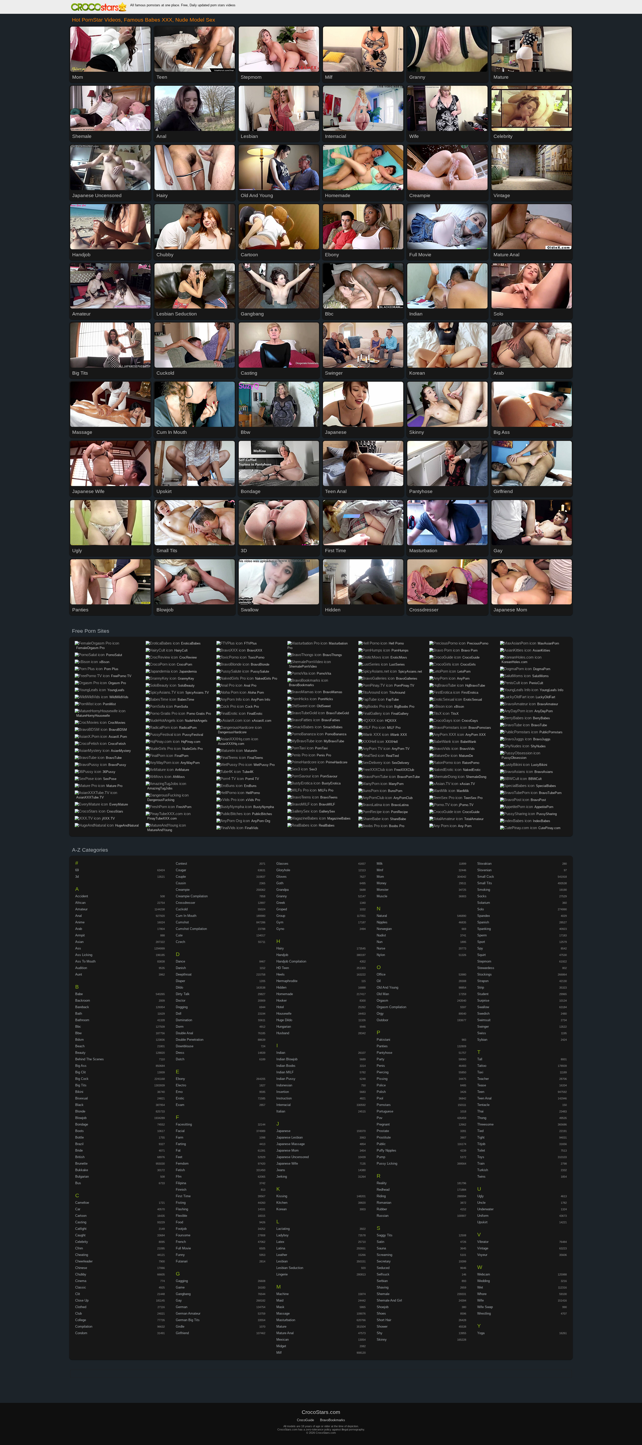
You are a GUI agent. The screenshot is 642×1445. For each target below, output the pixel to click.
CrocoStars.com (99, 7)
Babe (79, 994)
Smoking (483, 890)
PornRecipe (399, 812)
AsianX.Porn (118, 737)
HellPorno (253, 793)
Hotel (280, 1007)
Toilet (481, 1150)
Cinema (80, 1281)
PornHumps (400, 650)
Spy (480, 948)
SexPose (109, 779)
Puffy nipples (386, 1150)
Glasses (282, 863)
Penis (381, 1066)
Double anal (184, 1033)
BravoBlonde (260, 664)
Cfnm (79, 1248)
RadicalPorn (188, 728)
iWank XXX (398, 735)
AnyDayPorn (543, 711)
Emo (179, 1092)
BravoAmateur (547, 704)
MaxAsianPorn (548, 643)
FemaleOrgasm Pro (90, 648)
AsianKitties (541, 650)
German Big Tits (188, 1320)
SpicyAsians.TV (197, 692)
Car (77, 1209)
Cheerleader (84, 1261)
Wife (480, 1300)
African (80, 903)
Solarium (483, 903)
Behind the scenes (89, 1059)
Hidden (281, 987)
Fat (178, 1150)
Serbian (382, 1281)
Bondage (81, 1124)
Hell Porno (396, 643)
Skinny (382, 1339)
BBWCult (535, 779)
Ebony (180, 1079)
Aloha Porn (256, 692)
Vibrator (483, 1242)
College (80, 1320)
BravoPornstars (479, 728)
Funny (180, 1255)
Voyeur (482, 1255)
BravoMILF (327, 804)
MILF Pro (393, 728)
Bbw (78, 1033)
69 (77, 870)
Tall (479, 1059)
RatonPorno (470, 763)
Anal (78, 916)
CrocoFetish (117, 744)
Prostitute (384, 1137)
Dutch (180, 1059)
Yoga (481, 1333)
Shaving (382, 1287)
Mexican (282, 1339)
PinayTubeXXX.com (162, 818)
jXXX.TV (108, 818)
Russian (382, 1216)
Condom (81, 1333)
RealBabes (327, 825)
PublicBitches (262, 814)
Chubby (80, 1274)
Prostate (383, 1131)
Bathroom (82, 1020)
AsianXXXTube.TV (90, 797)
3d (77, 876)
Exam (180, 1105)
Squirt (481, 955)
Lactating (283, 1229)
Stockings (484, 974)
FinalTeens (255, 758)
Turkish (482, 1170)
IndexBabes (541, 821)
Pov (379, 1118)
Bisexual (81, 1098)
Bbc (78, 1026)
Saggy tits (384, 1235)
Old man (383, 994)
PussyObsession (514, 758)
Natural (382, 916)
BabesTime (186, 699)
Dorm (180, 1026)
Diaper (180, 981)
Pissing (382, 1079)
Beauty (80, 1053)
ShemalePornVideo (303, 666)
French (181, 1242)
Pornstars (384, 1105)
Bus (78, 1183)
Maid (279, 1300)
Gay (179, 1300)
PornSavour (328, 776)
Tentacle (483, 1105)
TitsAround (397, 692)
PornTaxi (321, 748)
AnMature (182, 770)
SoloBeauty (186, 685)
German (181, 1307)
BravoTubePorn (550, 793)
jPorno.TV (466, 805)
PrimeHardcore (336, 762)
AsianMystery (121, 751)
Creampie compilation (192, 896)
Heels (280, 974)
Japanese (283, 1131)
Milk (380, 863)
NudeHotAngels (196, 720)
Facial (180, 1131)
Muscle (382, 896)
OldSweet (324, 706)
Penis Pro (324, 755)
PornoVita (324, 673)
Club (78, 1313)
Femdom (182, 1163)
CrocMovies (116, 723)
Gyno (280, 929)
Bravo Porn (469, 650)
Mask (280, 1307)
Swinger (483, 1026)
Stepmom (484, 961)
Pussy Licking (387, 1163)
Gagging (182, 1281)
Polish (381, 1092)
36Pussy (109, 772)
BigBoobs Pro (404, 706)
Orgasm (382, 1000)
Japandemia (188, 671)
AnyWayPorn (190, 763)
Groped (281, 909)
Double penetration (189, 1039)
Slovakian (484, 863)
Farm (179, 1137)
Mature (281, 1326)
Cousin (181, 883)
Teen (480, 1092)
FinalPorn (181, 756)
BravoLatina (400, 805)
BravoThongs (332, 655)
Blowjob (81, 1118)
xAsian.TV (467, 784)
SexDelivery (400, 763)
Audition (81, 968)
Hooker (281, 1000)
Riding (381, 1196)
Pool (380, 1098)
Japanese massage (290, 1144)
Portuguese (385, 1111)
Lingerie (282, 1274)
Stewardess (485, 968)
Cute (179, 935)
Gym (279, 922)
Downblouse (184, 1046)
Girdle (180, 1326)
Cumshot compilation (191, 929)
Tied (480, 1131)
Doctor (180, 1000)
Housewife (283, 1013)
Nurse (381, 948)
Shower (382, 1326)
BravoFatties (331, 720)
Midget (281, 1346)
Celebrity (81, 1242)
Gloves (281, 876)
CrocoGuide (470, 657)
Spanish (483, 922)
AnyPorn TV (401, 749)
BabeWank (468, 742)
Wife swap (485, 1307)
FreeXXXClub (404, 770)
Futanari (182, 1261)
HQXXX (390, 720)
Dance (180, 961)
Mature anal (285, 1333)
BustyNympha (263, 807)
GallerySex (327, 811)
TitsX (455, 713)
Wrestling (484, 1313)
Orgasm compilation (391, 1007)
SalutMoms (540, 676)
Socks (482, 896)
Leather (281, 1255)
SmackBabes (333, 727)
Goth (279, 883)
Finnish (181, 1189)
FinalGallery (400, 713)
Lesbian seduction (289, 1268)
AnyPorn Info (260, 699)
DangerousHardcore (232, 732)
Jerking (281, 1176)
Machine (282, 1294)
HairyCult (181, 650)
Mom (380, 876)
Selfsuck (383, 1274)
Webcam (483, 1274)
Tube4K (248, 772)
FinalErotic (255, 713)
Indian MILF (285, 1072)
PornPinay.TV (404, 685)
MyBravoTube (334, 741)
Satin (380, 1242)
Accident (81, 896)
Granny (281, 896)
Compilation (83, 1326)
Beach (80, 1046)
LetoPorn (463, 671)
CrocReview (188, 657)
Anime (80, 922)
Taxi (480, 1072)
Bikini (79, 1092)
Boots (79, 1131)
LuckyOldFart (545, 697)
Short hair (384, 1320)
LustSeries (397, 664)
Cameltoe (82, 1203)
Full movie (183, 1248)
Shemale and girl (389, 1300)
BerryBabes (541, 718)
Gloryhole (283, 870)
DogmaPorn (541, 669)
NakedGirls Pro (266, 678)
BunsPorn (395, 791)
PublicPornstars (551, 732)
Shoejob (382, 1307)
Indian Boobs (285, 1066)
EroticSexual (472, 699)
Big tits (81, 1085)
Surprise (483, 1000)
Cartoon (81, 1216)
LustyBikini (539, 765)
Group (280, 916)
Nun (379, 942)
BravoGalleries (406, 678)
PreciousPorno (477, 643)
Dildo (179, 987)
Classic (80, 1287)
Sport (481, 942)
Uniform (483, 1216)
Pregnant (383, 1124)
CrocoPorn (184, 664)
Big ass (81, 1066)
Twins (481, 1176)
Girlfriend (182, 1333)
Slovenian (484, 870)
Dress (180, 1053)
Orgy (380, 1013)
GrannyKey (186, 678)
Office (381, 974)
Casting (80, 1222)
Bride (79, 1150)
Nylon (381, 955)
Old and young (387, 987)
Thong (481, 1118)
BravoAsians (543, 772)
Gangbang (183, 1294)
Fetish (180, 1170)
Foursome (183, 1235)
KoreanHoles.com (514, 662)
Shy (379, 1333)
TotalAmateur (474, 819)
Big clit (80, 1072)
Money (381, 883)
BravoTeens (329, 797)
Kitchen (281, 1203)
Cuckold (182, 909)
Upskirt (482, 1222)
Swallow (483, 1007)
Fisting (181, 1203)
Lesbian (282, 1261)
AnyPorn (463, 678)
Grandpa (282, 890)
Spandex (483, 916)
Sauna (381, 1248)
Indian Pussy (285, 1079)
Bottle (79, 1137)
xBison (104, 662)
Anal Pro (250, 685)
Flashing (182, 1209)
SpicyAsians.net (410, 671)
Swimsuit (484, 1020)
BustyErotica (331, 783)
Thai (480, 1111)
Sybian (482, 1039)
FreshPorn (183, 807)
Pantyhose (384, 1053)
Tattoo (481, 1066)
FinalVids (251, 828)
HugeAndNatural (127, 825)
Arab (78, 929)
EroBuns (250, 786)
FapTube (392, 699)
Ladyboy (282, 1235)
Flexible (181, 1216)
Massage (283, 1313)
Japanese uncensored (292, 1157)
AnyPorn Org (260, 821)
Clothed (80, 1307)
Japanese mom (287, 1150)
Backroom (82, 1000)
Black (79, 1105)
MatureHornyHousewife (93, 715)
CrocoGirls (468, 664)
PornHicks (325, 699)
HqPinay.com (190, 742)
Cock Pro (252, 706)
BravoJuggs (541, 739)
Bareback (82, 1007)
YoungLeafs (115, 690)
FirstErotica (469, 692)
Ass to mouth (85, 961)
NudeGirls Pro (192, 749)
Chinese (81, 1268)
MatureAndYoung (159, 830)
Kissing (281, 1196)
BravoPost (538, 800)
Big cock (82, 1079)
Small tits (484, 883)
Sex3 (313, 769)
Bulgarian (82, 1176)
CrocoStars (115, 811)
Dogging (182, 1007)
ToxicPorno (256, 657)
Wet (480, 1287)
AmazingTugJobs (160, 788)
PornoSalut (114, 655)
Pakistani (383, 1039)
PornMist (109, 704)
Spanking (484, 929)
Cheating (81, 1255)
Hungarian (283, 1026)
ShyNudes (538, 746)
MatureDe (466, 756)
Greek (280, 903)
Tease (481, 1085)
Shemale (383, 1294)
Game (180, 1287)
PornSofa (181, 706)
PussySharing (546, 814)
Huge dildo (284, 1020)
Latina (280, 1248)
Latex (280, 1242)
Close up (82, 1300)
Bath (78, 1013)
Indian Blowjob (286, 1059)
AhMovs (179, 777)
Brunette (81, 1163)
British (80, 1157)
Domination (184, 1020)
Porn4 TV (252, 779)
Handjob (282, 955)
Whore (482, 1294)
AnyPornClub (403, 798)
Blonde (80, 1111)
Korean (281, 1209)
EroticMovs (398, 657)
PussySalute (260, 671)
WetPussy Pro (264, 765)
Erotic (180, 1098)
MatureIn (250, 751)
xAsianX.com (261, 720)
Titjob (481, 1144)
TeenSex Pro (473, 798)
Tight (481, 1137)
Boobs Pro (396, 826)
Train (481, 1163)
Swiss (481, 1033)
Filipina (181, 1183)
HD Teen (282, 968)
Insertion (282, 1092)
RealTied (392, 756)
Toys (480, 1157)
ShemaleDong (476, 777)
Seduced (383, 1268)
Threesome (485, 1124)
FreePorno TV (121, 676)
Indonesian (284, 1085)
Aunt (78, 974)
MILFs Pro (325, 790)
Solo (480, 909)
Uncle (481, 1203)
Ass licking (83, 955)
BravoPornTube (408, 777)
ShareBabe (398, 819)
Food (179, 1222)
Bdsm (79, 1039)
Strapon (483, 981)
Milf (279, 1352)
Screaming (384, 1255)
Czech (180, 942)
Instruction (284, 1098)
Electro (181, 1085)
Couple (181, 876)
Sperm (482, 935)
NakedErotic (472, 770)
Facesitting (184, 1124)
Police (381, 1085)
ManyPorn (396, 784)
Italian (280, 1111)
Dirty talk (183, 994)
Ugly (480, 1196)
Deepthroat (184, 974)
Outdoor (382, 1020)
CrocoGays (470, 720)
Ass (78, 948)
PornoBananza (335, 734)
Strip (480, 987)
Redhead (383, 1189)
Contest (181, 863)
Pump (381, 1157)
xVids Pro (253, 800)
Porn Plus (111, 669)
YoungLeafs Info (551, 690)
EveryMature (118, 804)
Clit (77, 1294)
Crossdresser (185, 903)
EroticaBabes (191, 643)
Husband (282, 1033)
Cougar (181, 870)
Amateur (81, 909)
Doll (178, 1013)
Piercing (382, 1072)
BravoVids (467, 749)
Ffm (179, 1176)
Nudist (381, 935)
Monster (382, 890)
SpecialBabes (546, 786)
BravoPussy (117, 765)
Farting (181, 1144)
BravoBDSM (118, 730)
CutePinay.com (549, 828)
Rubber (382, 1209)
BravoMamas (332, 692)
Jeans (280, 1170)
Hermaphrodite (286, 981)
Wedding (483, 1281)
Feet (179, 1157)
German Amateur (188, 1313)
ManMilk (463, 791)
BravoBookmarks (301, 685)
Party (380, 1059)
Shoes (381, 1313)
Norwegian (384, 929)
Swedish (483, 1013)
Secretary (384, 1261)
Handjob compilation (291, 961)
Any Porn (464, 826)
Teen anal (484, 1098)
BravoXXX (254, 650)
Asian (79, 942)
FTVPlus (250, 643)
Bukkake (81, 1170)
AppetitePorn (543, 807)
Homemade (284, 994)
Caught (80, 1235)
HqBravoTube (475, 685)
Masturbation (285, 1320)
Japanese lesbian (289, 1137)
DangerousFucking (160, 800)
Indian (280, 1053)
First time (183, 1196)
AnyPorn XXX (475, 735)
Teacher (483, 1079)
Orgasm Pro (117, 683)
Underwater (485, 1209)
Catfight (81, 1229)
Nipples (382, 922)
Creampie (183, 890)
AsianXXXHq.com (231, 744)
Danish (181, 968)
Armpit (80, 935)
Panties (382, 1046)
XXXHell (391, 742)
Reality (382, 1183)
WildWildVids (118, 697)
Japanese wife (287, 1163)
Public (381, 1144)
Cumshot (182, 922)
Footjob (181, 1229)
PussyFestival (192, 735)
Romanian (384, 1203)
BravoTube (114, 758)
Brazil (79, 1144)
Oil (379, 981)
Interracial (283, 1105)
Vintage (482, 1248)
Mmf (380, 870)
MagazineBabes (339, 818)
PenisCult (536, 683)
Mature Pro (114, 786)
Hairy (280, 948)
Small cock (485, 876)
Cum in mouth (186, 916)
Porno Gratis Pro (199, 713)
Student (483, 994)
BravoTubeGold (337, 713)
